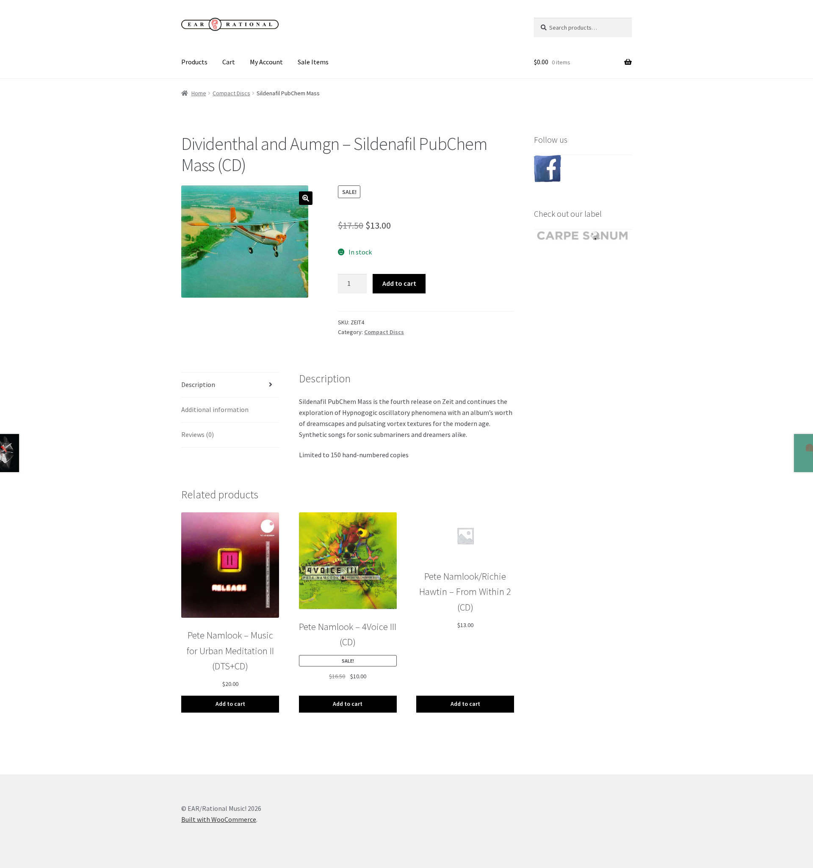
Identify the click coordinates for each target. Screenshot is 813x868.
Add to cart (399, 283)
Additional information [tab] (215, 409)
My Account (266, 62)
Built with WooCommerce (218, 819)
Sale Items (313, 62)
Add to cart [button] (230, 704)
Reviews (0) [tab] (197, 434)
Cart (228, 62)
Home (198, 93)
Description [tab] (198, 384)
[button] (305, 198)
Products (194, 62)
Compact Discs (231, 93)
